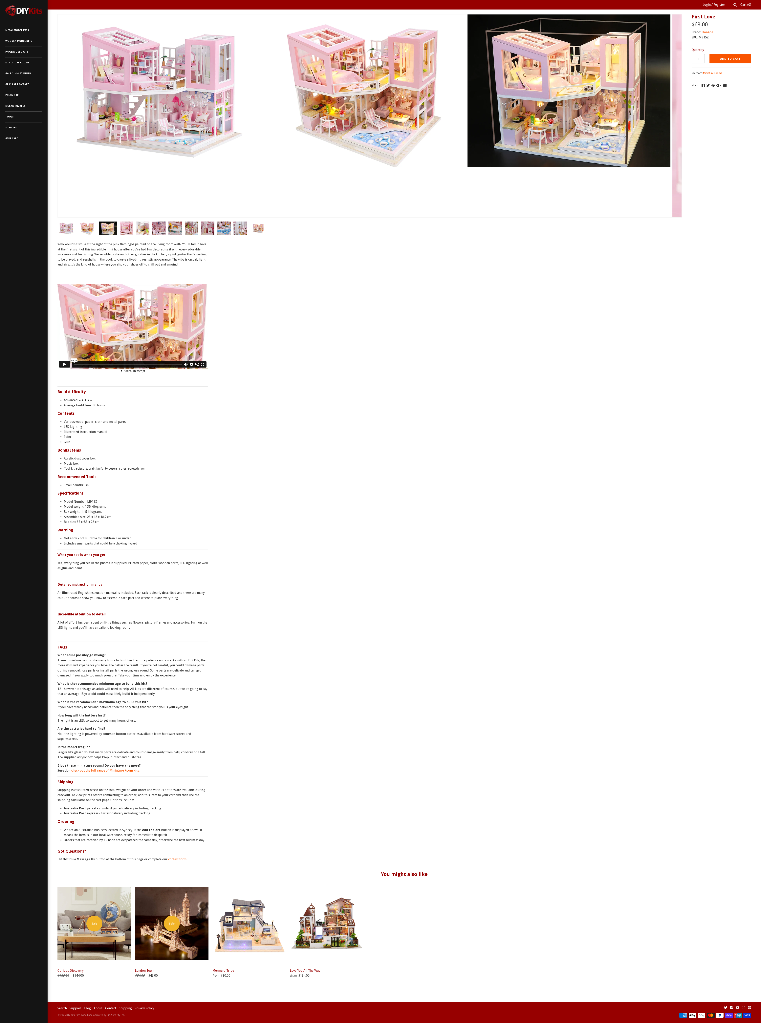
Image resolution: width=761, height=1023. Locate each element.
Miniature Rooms (17, 62)
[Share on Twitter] (708, 85)
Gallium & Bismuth (18, 73)
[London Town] (171, 889)
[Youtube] (737, 1008)
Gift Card (11, 138)
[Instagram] (743, 1008)
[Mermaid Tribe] (249, 889)
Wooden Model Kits (18, 41)
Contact (110, 1008)
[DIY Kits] (24, 10)
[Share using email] (725, 85)
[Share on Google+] (718, 85)
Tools (9, 116)
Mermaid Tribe (223, 970)
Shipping (125, 1008)
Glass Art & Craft (17, 84)
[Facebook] (731, 1008)
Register (719, 5)
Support (75, 1008)
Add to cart (730, 58)
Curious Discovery (70, 970)
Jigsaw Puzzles (15, 106)
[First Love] (159, 17)
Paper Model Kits (16, 52)
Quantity (698, 50)
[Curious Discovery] (94, 889)
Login (707, 5)
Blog (87, 1008)
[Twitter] (725, 1008)
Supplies (11, 127)
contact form (177, 859)
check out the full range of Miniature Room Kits (105, 770)
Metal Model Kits (17, 30)
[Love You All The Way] (326, 889)
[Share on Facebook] (703, 85)
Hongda (707, 32)
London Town (144, 970)
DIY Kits (70, 1015)
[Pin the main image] (713, 85)
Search (62, 1008)
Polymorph (12, 95)
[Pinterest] (749, 1008)
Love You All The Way (305, 970)
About (98, 1008)
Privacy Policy (144, 1008)
